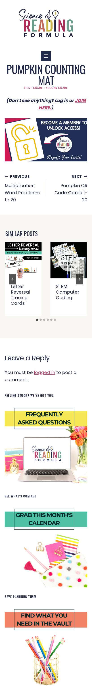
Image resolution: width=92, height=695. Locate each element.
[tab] (37, 320)
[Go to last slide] (12, 279)
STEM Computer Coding (67, 292)
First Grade (33, 88)
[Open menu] (46, 56)
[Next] (79, 279)
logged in (44, 372)
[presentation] (23, 260)
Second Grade (57, 88)
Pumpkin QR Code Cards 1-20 (70, 188)
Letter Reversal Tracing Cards (20, 294)
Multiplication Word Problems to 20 (22, 188)
